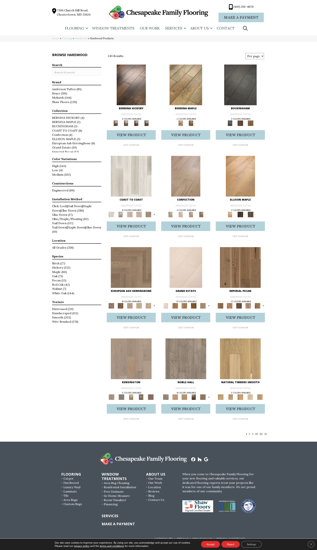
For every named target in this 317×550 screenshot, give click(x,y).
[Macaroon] (180, 214)
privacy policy (82, 545)
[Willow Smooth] (250, 397)
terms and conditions (112, 545)
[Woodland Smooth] (260, 397)
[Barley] (230, 305)
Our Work (150, 28)
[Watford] (150, 397)
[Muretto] (136, 122)
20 (261, 434)
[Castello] (191, 122)
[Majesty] (203, 397)
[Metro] (148, 305)
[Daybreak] (139, 214)
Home (55, 38)
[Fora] (126, 122)
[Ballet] (131, 267)
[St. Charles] (141, 397)
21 (265, 434)
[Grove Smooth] (240, 358)
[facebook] (193, 459)
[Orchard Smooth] (230, 397)
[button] (86, 28)
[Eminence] (194, 397)
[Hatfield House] (194, 305)
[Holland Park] (131, 358)
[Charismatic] (240, 175)
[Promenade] (148, 214)
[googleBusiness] (206, 459)
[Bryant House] (175, 305)
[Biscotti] (120, 305)
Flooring (74, 28)
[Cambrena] (131, 84)
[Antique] (240, 267)
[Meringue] (191, 214)
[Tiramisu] (201, 214)
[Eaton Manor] (184, 305)
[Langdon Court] (203, 305)
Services (173, 28)
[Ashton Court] (186, 267)
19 (256, 434)
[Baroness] (185, 358)
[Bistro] (130, 305)
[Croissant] (185, 175)
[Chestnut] (239, 305)
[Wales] (240, 122)
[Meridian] (250, 214)
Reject (230, 544)
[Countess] (175, 397)
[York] (250, 122)
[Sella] (146, 122)
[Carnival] (139, 305)
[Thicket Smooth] (240, 397)
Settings (251, 544)
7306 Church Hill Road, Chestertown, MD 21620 (74, 12)
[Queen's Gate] (131, 397)
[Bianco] (185, 84)
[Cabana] (130, 214)
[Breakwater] (120, 214)
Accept (210, 544)
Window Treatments (113, 28)
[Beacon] (131, 175)
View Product (131, 135)
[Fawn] (248, 305)
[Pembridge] (121, 397)
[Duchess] (184, 397)
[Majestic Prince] (240, 214)
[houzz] (199, 459)
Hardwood (81, 38)
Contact (226, 28)
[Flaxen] (257, 305)
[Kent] (240, 84)
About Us (199, 28)
